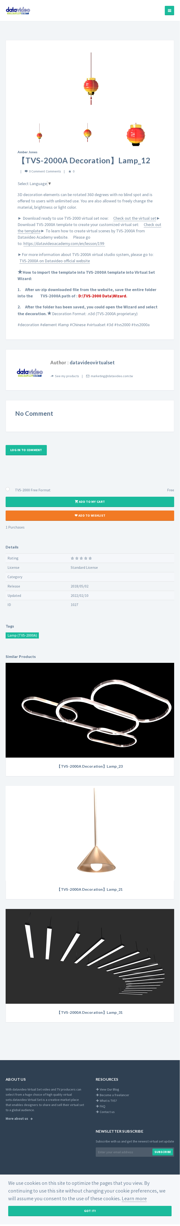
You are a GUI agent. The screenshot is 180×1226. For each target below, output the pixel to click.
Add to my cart (91, 502)
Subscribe (162, 1152)
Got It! (90, 1211)
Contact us (107, 1112)
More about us (17, 1119)
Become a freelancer (114, 1095)
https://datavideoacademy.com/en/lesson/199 (64, 243)
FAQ (102, 1106)
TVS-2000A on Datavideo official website (54, 260)
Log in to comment (26, 450)
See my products (67, 376)
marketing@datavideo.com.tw (112, 376)
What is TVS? (108, 1100)
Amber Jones (27, 152)
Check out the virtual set (134, 218)
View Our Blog (109, 1089)
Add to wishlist (91, 515)
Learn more (134, 1198)
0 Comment (37, 171)
